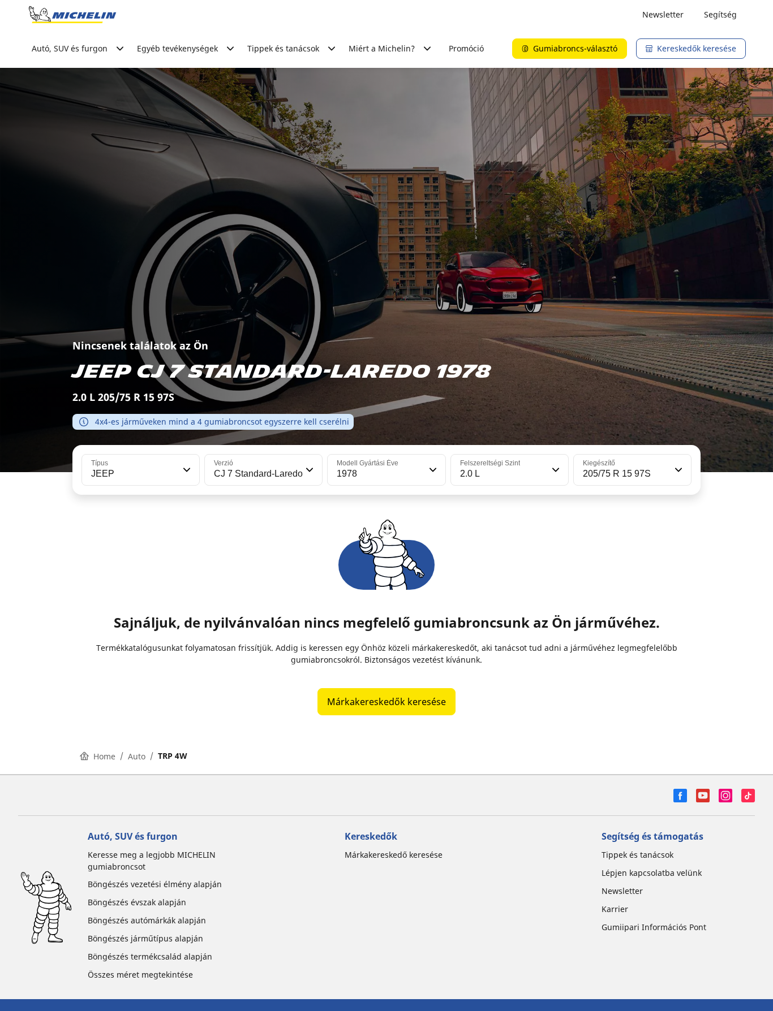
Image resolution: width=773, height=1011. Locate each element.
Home (104, 756)
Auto (136, 756)
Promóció (466, 48)
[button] (185, 469)
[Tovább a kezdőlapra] (72, 15)
